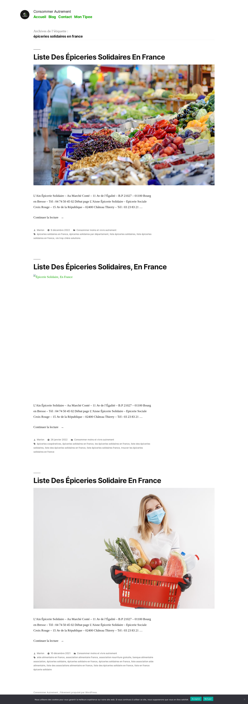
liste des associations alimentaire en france (69, 665)
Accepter (196, 699)
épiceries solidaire (56, 661)
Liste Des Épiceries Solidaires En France (99, 57)
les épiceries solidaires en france (112, 443)
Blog (52, 17)
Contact (65, 17)
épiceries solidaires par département (88, 234)
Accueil (39, 17)
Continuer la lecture (48, 217)
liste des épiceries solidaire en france (113, 665)
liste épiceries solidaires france (103, 447)
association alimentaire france (82, 657)
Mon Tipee (83, 17)
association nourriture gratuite (115, 657)
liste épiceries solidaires (122, 234)
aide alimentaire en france (51, 657)
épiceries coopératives (49, 443)
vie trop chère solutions (68, 238)
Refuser (208, 699)
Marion (40, 230)
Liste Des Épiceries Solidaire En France (97, 480)
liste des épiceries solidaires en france (65, 447)
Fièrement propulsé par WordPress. (78, 692)
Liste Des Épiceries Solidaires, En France (100, 266)
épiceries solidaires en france (52, 234)
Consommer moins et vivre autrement (96, 230)
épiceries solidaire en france (82, 661)
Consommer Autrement (52, 11)
